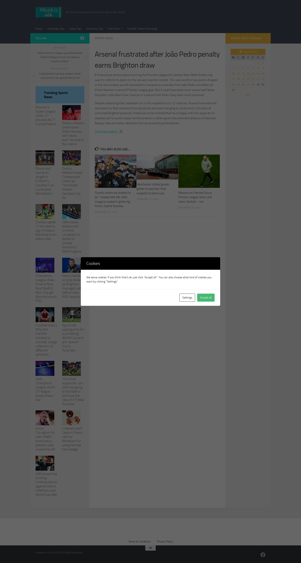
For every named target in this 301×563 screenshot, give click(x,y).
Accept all (206, 297)
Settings (187, 297)
